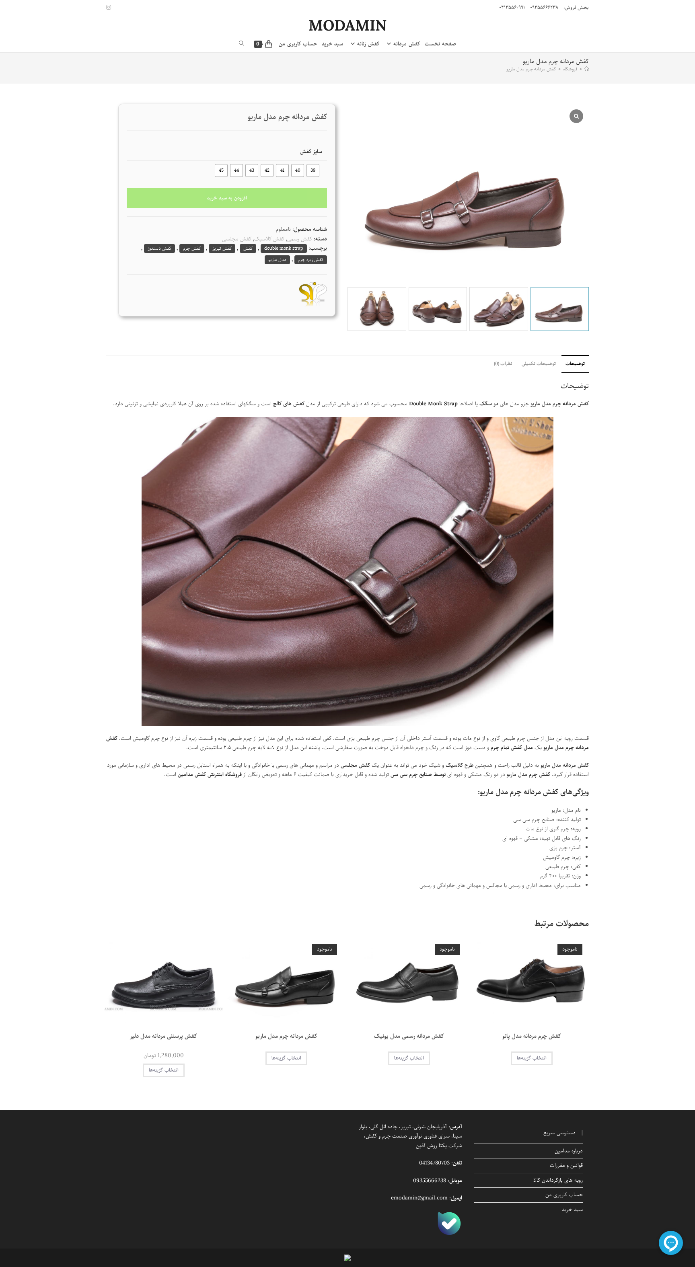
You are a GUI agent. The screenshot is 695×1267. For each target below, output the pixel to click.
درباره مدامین (569, 1151)
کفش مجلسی (236, 239)
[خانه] (586, 69)
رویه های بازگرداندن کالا (558, 1180)
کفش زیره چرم (310, 259)
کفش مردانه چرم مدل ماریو (531, 69)
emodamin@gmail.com (419, 1198)
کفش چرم (192, 248)
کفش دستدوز (159, 248)
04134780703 (434, 1163)
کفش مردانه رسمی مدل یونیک (409, 1036)
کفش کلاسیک (269, 239)
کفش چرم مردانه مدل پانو (531, 1036)
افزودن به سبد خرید (227, 198)
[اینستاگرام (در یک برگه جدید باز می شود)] (109, 8)
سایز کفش (311, 151)
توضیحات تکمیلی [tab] (539, 364)
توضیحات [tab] (575, 364)
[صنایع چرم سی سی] (313, 294)
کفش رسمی (299, 239)
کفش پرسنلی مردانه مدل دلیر (163, 1036)
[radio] (313, 170)
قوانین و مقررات (566, 1165)
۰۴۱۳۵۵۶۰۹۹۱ (512, 7)
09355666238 (429, 1180)
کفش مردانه (576, 404)
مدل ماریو (277, 259)
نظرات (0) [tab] (503, 364)
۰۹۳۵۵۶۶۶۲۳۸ (544, 7)
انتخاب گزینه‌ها (532, 1058)
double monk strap (283, 248)
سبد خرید (572, 1209)
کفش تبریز (222, 248)
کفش (248, 248)
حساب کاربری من (564, 1194)
